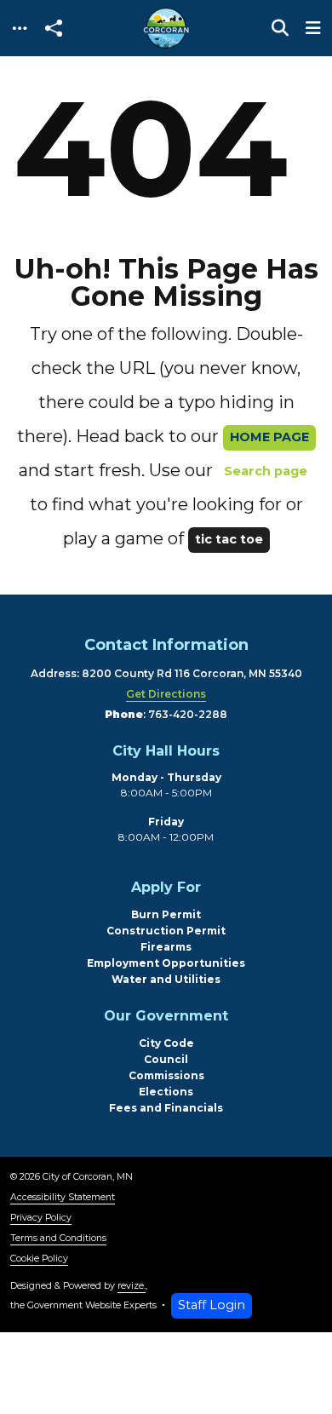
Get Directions (166, 693)
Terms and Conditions (58, 1238)
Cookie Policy (39, 1258)
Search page (265, 471)
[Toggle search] (280, 28)
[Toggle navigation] (19, 28)
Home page (269, 437)
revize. (131, 1285)
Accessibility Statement (62, 1197)
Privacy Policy (41, 1217)
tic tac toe (229, 539)
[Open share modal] (53, 28)
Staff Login (211, 1305)
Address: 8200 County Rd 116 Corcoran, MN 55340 (166, 673)
